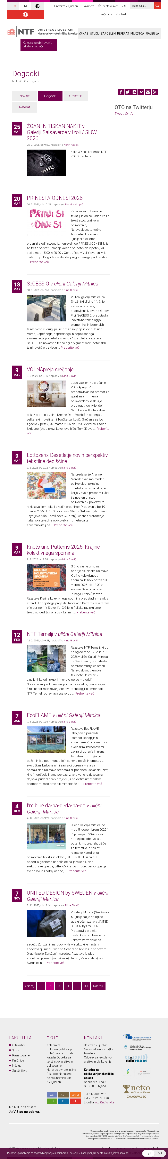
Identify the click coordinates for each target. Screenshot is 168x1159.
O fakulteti (18, 1045)
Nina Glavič (71, 290)
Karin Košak (71, 144)
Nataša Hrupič (74, 204)
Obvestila (76, 96)
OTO (23, 81)
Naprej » (98, 986)
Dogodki (34, 81)
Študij (95, 33)
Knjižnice (18, 1060)
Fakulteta (88, 6)
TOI (52, 1101)
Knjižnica (137, 33)
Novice (24, 96)
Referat (123, 33)
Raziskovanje (21, 1055)
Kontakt (121, 14)
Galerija (152, 33)
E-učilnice (106, 14)
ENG (25, 6)
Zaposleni (108, 33)
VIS (124, 6)
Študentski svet (108, 6)
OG (52, 1094)
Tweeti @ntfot (124, 113)
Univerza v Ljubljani (66, 6)
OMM (75, 1094)
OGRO (64, 1094)
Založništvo (19, 1070)
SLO (13, 6)
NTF (15, 81)
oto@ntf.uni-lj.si (105, 1102)
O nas (84, 33)
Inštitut (16, 1065)
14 (86, 986)
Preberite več (39, 262)
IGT (63, 1101)
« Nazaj (29, 986)
